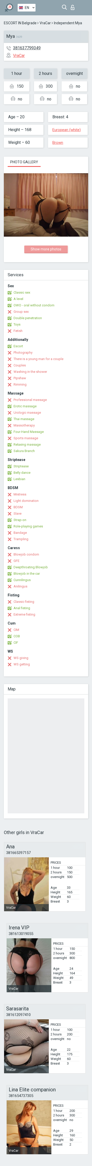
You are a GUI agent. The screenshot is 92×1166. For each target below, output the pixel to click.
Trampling (21, 539)
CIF (16, 642)
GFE (16, 561)
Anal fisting (22, 608)
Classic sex (22, 292)
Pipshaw (20, 378)
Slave (17, 513)
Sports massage (26, 438)
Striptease (21, 466)
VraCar (45, 23)
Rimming (20, 384)
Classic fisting (24, 602)
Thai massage (24, 419)
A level (18, 299)
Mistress (20, 494)
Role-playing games (28, 526)
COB (17, 636)
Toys (17, 324)
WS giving (21, 658)
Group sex (21, 312)
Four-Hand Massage (29, 432)
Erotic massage (25, 406)
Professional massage (30, 400)
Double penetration (28, 318)
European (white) (66, 130)
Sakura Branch (24, 451)
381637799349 (27, 47)
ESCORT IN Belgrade (20, 23)
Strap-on (20, 520)
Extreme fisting (24, 614)
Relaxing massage (27, 444)
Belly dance (22, 473)
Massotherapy (24, 425)
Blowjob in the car (27, 573)
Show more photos (46, 249)
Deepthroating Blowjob (31, 567)
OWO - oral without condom (34, 305)
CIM (16, 630)
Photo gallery (24, 162)
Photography (23, 352)
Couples (20, 365)
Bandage (20, 533)
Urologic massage (27, 412)
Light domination (26, 501)
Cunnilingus (22, 580)
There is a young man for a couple (38, 359)
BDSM (18, 507)
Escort (18, 346)
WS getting (22, 664)
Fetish (18, 331)
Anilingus (20, 586)
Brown (57, 142)
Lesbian (19, 479)
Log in (74, 6)
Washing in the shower (30, 372)
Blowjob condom (26, 554)
